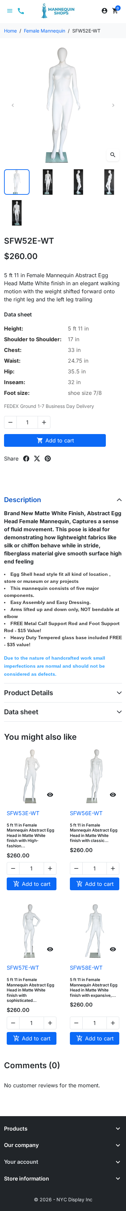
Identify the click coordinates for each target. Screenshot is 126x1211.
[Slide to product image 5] (17, 213)
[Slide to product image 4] (109, 182)
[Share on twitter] (37, 458)
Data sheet (21, 712)
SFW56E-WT (86, 813)
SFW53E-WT (23, 813)
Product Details (28, 693)
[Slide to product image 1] (17, 182)
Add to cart (55, 440)
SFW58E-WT (86, 967)
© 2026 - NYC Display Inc (63, 1199)
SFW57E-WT (23, 967)
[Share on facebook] (26, 458)
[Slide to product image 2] (47, 182)
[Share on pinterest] (48, 458)
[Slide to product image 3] (78, 182)
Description (22, 500)
